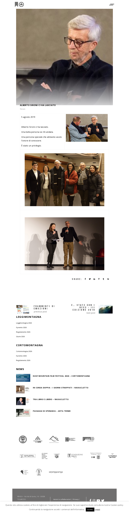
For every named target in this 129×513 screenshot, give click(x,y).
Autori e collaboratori (62, 499)
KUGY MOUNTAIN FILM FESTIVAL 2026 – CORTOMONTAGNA (61, 376)
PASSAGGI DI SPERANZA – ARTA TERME (52, 411)
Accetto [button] (90, 509)
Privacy (76, 499)
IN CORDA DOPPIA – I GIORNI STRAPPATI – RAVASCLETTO (60, 387)
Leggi (97, 509)
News (22, 109)
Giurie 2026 (20, 336)
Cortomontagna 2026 (24, 351)
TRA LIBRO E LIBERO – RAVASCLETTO (51, 399)
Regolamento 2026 (23, 332)
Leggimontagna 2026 (24, 323)
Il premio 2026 (21, 327)
